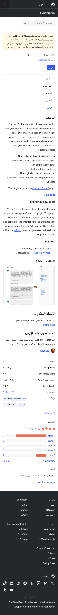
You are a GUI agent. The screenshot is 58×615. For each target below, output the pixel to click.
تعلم (53, 524)
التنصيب (48, 93)
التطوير (48, 100)
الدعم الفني (49, 529)
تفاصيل (48, 78)
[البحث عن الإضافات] (25, 23)
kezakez (42, 59)
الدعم (49, 107)
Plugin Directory (47, 13)
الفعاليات (23, 529)
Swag (23, 539)
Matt (51, 553)
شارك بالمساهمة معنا (17, 524)
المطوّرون (50, 534)
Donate (22, 534)
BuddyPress (49, 563)
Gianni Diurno (44, 248)
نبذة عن (51, 499)
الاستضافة (50, 509)
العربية (45, 576)
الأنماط (24, 514)
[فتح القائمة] (4, 4)
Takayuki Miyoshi (42, 252)
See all (6, 460)
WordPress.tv (46, 539)
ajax (24, 399)
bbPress (51, 558)
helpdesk (8, 399)
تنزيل (51, 67)
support (22, 404)
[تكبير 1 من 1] (51, 269)
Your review (49, 460)
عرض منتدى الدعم (46, 482)
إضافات (24, 509)
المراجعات (47, 85)
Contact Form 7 (40, 188)
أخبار (53, 504)
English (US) (8, 392)
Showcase (22, 499)
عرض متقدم (49, 412)
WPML (17, 230)
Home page (49, 194)
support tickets (10, 404)
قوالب (25, 504)
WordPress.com (45, 548)
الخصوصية (50, 514)
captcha (17, 399)
